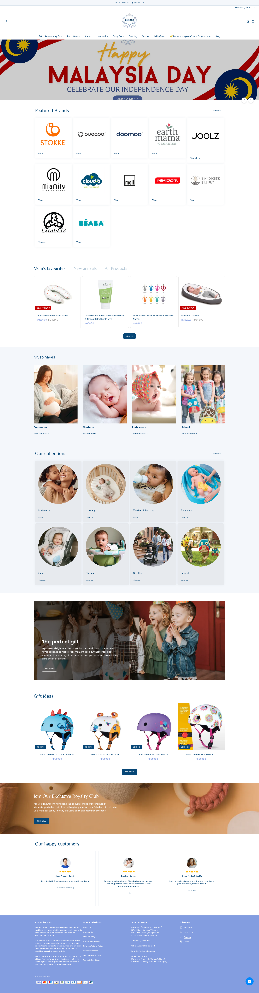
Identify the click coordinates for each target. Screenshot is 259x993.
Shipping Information (92, 955)
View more (49, 668)
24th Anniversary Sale (50, 36)
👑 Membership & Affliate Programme (190, 36)
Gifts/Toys (159, 36)
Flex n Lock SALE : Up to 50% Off (129, 2)
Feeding (133, 36)
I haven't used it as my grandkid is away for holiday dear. (192, 880)
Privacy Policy (89, 936)
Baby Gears (73, 36)
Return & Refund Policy (93, 946)
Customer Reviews (91, 941)
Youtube (187, 937)
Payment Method (90, 950)
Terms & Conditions (91, 960)
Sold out (57, 754)
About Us (87, 927)
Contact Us (88, 932)
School (145, 36)
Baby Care (118, 36)
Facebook (188, 927)
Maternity (103, 36)
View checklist (40, 433)
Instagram (188, 932)
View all (129, 336)
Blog (217, 36)
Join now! (42, 821)
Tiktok (186, 941)
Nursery (88, 36)
